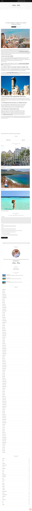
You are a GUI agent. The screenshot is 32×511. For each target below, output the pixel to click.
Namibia (3, 486)
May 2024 (3, 315)
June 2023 (3, 325)
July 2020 (3, 371)
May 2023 (3, 327)
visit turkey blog (17, 133)
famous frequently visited (12, 72)
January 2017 (4, 435)
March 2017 (3, 432)
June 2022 (3, 340)
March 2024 (3, 317)
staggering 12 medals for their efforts (8, 114)
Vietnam (3, 504)
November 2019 (4, 383)
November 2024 (4, 307)
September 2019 (4, 386)
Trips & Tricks (4, 499)
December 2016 (4, 437)
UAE (2, 501)
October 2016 (4, 440)
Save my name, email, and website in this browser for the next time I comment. (12, 230)
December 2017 (4, 419)
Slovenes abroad (4, 491)
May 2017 (3, 429)
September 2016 (4, 442)
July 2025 (3, 299)
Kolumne (3, 483)
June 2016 (3, 447)
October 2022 (4, 335)
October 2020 (4, 368)
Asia (2, 461)
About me (3, 458)
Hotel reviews (4, 476)
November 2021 (4, 350)
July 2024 (3, 312)
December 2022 (4, 333)
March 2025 (3, 304)
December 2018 (4, 401)
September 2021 (4, 353)
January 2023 (4, 332)
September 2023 (4, 322)
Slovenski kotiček (4, 494)
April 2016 (3, 450)
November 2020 (4, 366)
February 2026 (4, 294)
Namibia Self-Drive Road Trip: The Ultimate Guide (13, 278)
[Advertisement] (16, 16)
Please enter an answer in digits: (6, 233)
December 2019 (4, 381)
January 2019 (4, 399)
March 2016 (3, 452)
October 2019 (4, 384)
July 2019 (3, 389)
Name (3, 224)
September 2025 (4, 297)
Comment (3, 216)
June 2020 (3, 373)
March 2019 (3, 396)
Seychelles (3, 489)
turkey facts (12, 133)
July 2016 (3, 445)
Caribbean (3, 463)
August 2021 (4, 355)
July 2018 (3, 409)
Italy (2, 481)
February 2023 (4, 330)
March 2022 (3, 343)
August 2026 (4, 289)
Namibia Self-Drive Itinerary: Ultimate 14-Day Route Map (14, 275)
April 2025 (3, 302)
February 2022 (4, 345)
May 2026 (3, 292)
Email (2, 227)
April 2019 (3, 394)
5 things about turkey (5, 133)
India (3, 478)
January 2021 (4, 363)
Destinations (3, 468)
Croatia (3, 466)
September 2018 (4, 406)
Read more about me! (16, 260)
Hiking (3, 473)
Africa (3, 460)
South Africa (3, 496)
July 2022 (3, 338)
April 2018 (3, 412)
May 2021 (3, 358)
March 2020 (3, 378)
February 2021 (4, 361)
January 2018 (4, 417)
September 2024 (4, 310)
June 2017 (3, 427)
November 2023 (4, 320)
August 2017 (4, 424)
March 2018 (3, 414)
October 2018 (4, 404)
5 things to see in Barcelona (6, 166)
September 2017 (4, 422)
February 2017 (4, 434)
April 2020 (3, 376)
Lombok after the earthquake (7, 188)
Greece (3, 471)
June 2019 (3, 391)
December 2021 (4, 348)
